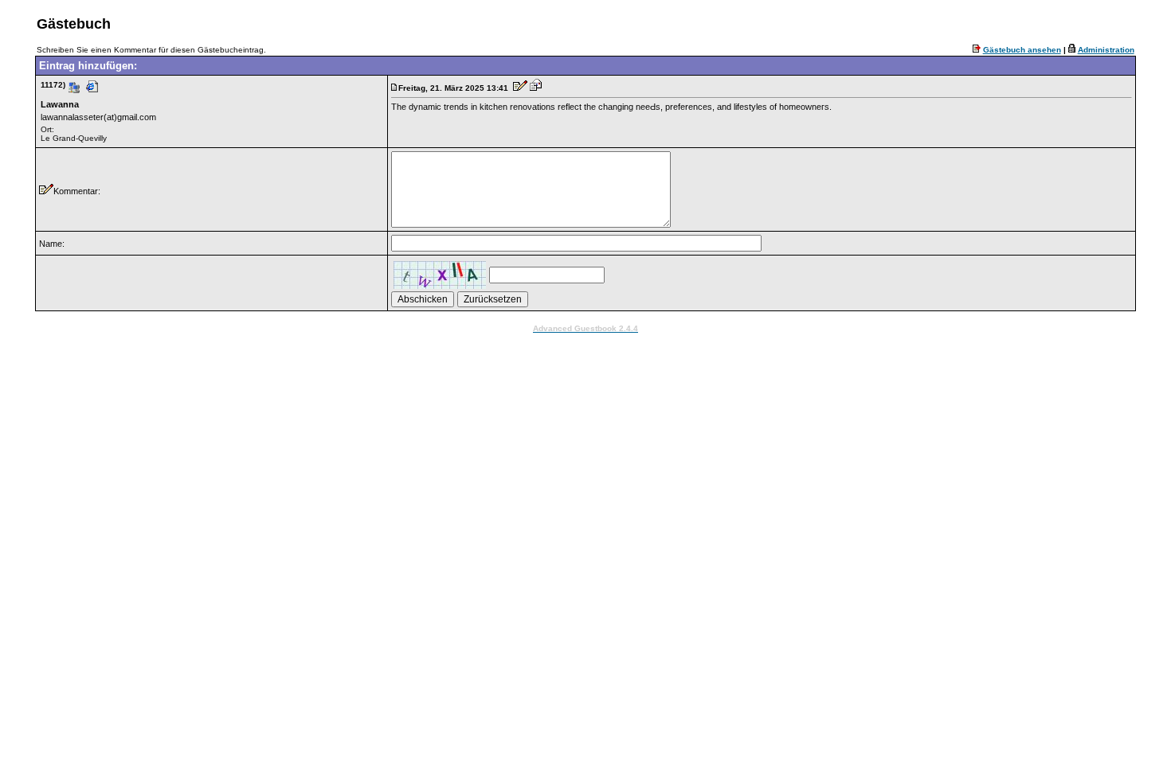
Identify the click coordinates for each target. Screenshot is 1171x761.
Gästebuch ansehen (1022, 49)
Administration (1106, 49)
